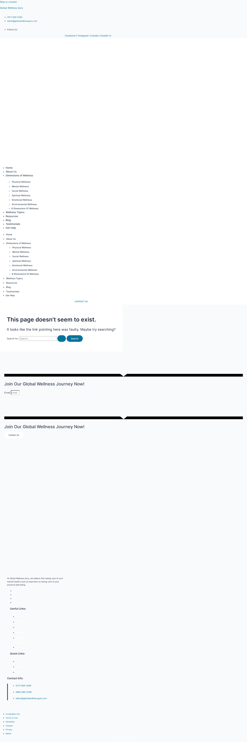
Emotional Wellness (22, 200)
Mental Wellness (20, 186)
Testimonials (13, 224)
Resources (12, 216)
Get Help (11, 227)
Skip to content (8, 1)
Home (9, 167)
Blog (8, 220)
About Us (11, 171)
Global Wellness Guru (11, 7)
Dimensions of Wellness (19, 175)
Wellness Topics (15, 212)
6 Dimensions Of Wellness (24, 208)
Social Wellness (20, 191)
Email (7, 392)
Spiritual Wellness (21, 195)
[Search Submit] (61, 338)
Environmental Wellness (24, 204)
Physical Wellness (21, 181)
